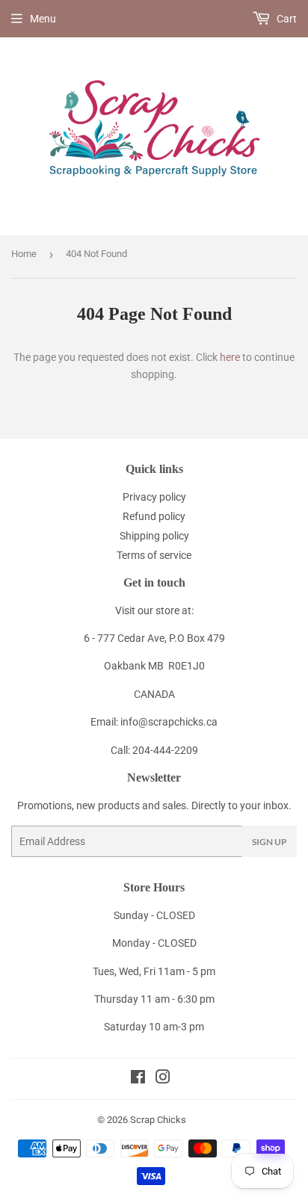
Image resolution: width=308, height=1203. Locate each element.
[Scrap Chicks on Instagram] (162, 1079)
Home (24, 253)
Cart (285, 19)
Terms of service (154, 555)
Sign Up (269, 841)
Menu (43, 19)
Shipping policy (154, 536)
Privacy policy (154, 497)
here (230, 357)
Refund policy (154, 516)
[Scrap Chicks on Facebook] (138, 1079)
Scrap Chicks (158, 1119)
